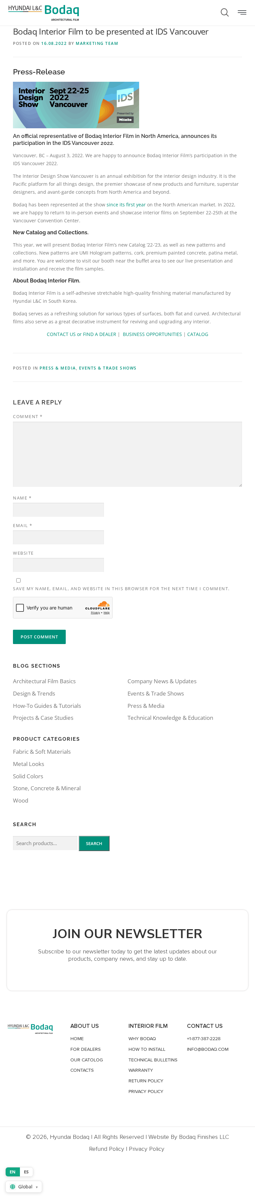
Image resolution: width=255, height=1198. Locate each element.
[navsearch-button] (224, 13)
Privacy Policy (146, 1148)
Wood (20, 800)
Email (23, 525)
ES (26, 1172)
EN (13, 1172)
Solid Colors (28, 776)
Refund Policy (106, 1148)
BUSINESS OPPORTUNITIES (152, 334)
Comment (28, 416)
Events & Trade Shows (108, 368)
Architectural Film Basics (44, 681)
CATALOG (197, 334)
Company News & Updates (162, 681)
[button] (241, 12)
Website (23, 553)
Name (22, 498)
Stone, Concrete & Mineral (47, 788)
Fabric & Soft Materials (42, 751)
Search (94, 843)
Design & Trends (34, 693)
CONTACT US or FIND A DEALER (81, 334)
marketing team (97, 43)
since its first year (126, 204)
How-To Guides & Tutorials (47, 705)
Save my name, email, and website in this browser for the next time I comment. (121, 589)
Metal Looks (28, 764)
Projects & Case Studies (43, 717)
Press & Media (58, 368)
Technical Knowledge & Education (170, 717)
